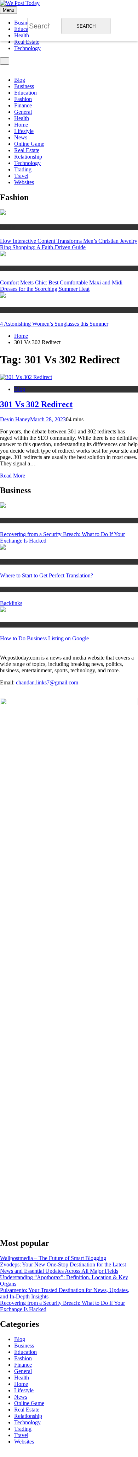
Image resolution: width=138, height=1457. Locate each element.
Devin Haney (15, 419)
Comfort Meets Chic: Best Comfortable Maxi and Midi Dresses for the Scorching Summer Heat (61, 285)
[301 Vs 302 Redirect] (26, 377)
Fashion (23, 99)
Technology (27, 48)
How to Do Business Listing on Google (44, 638)
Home (21, 125)
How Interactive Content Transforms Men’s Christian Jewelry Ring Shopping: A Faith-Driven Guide (68, 244)
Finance (23, 105)
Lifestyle (24, 131)
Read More (12, 476)
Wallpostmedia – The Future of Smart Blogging (53, 1258)
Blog (19, 80)
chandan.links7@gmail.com (47, 682)
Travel (21, 176)
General (23, 112)
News (20, 137)
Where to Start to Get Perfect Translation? (46, 575)
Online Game (29, 144)
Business (24, 86)
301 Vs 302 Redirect (36, 404)
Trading (22, 169)
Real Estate (26, 42)
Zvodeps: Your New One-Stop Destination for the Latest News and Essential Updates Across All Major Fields (63, 1267)
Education (25, 93)
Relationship (28, 157)
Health (21, 118)
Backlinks (11, 603)
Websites (24, 182)
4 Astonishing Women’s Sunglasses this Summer (54, 324)
